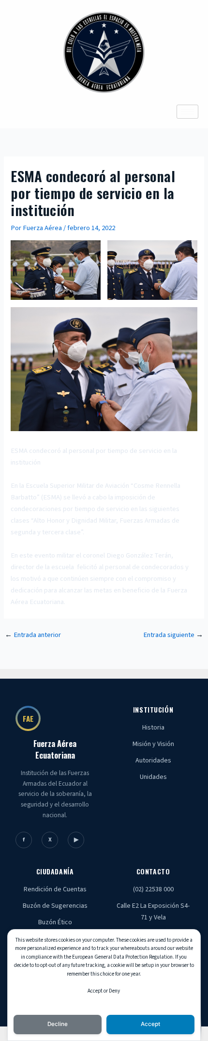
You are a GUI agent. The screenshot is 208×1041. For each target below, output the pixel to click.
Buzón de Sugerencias (55, 906)
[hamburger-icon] (187, 112)
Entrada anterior (33, 635)
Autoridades (153, 760)
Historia (153, 727)
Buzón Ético (55, 922)
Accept (150, 1024)
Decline (57, 1024)
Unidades (153, 777)
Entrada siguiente (173, 635)
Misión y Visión (153, 744)
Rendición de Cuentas (55, 889)
